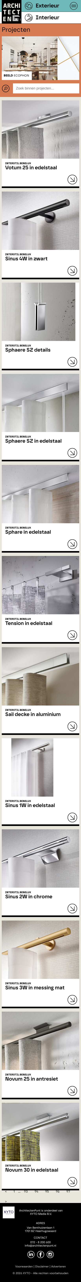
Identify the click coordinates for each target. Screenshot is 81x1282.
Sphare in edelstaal (28, 532)
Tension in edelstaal (28, 623)
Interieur (47, 17)
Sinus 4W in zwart (26, 259)
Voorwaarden (24, 1266)
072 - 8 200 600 (40, 1242)
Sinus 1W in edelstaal (30, 805)
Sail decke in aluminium (33, 714)
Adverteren (58, 1266)
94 (36, 1191)
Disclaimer (42, 1266)
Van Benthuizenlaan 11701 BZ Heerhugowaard (40, 1229)
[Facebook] (40, 1254)
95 (47, 1191)
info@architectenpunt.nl (40, 1245)
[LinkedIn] (31, 1254)
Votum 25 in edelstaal (31, 167)
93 (26, 1191)
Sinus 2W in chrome (28, 896)
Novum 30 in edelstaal (31, 1170)
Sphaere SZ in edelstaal (33, 441)
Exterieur (47, 6)
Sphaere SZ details (28, 350)
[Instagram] (50, 1254)
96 (58, 1191)
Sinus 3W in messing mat (34, 988)
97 (68, 1191)
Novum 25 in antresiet (31, 1079)
